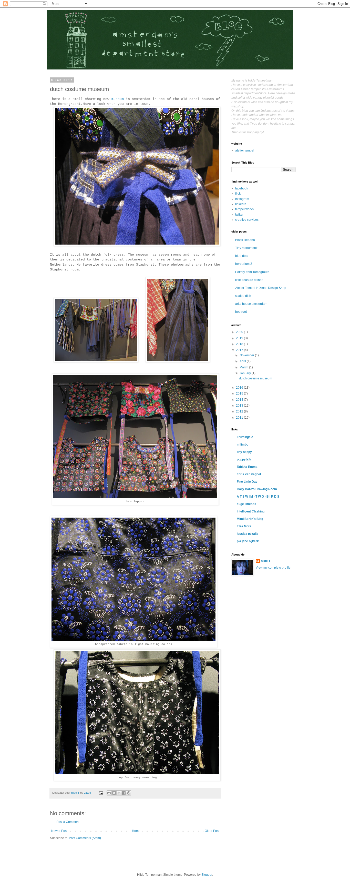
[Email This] (109, 792)
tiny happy (244, 452)
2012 (240, 411)
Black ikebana (245, 240)
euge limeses (246, 504)
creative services (247, 219)
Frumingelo (245, 437)
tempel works (244, 209)
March (244, 367)
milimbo (242, 444)
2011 (240, 417)
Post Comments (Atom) (85, 838)
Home (136, 831)
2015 (240, 393)
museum (117, 99)
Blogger (206, 874)
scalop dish (243, 296)
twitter (239, 214)
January (246, 373)
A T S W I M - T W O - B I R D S (258, 496)
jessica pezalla (247, 534)
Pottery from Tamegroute (252, 272)
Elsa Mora (244, 526)
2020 (240, 332)
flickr (238, 193)
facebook (241, 188)
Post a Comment (67, 822)
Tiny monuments (246, 248)
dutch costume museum (255, 378)
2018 (240, 344)
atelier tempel (244, 150)
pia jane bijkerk (248, 541)
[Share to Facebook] (123, 792)
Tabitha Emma (247, 467)
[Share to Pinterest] (128, 792)
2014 (240, 399)
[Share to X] (118, 792)
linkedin (240, 204)
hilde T (265, 561)
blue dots (241, 256)
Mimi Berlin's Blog (250, 519)
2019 (240, 338)
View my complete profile (273, 567)
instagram (242, 199)
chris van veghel (249, 474)
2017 (240, 350)
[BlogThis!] (114, 792)
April (243, 361)
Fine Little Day (247, 481)
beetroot (241, 312)
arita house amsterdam (251, 304)
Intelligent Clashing (250, 511)
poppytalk (244, 459)
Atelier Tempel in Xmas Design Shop (260, 288)
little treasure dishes (249, 280)
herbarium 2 (243, 264)
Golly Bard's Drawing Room (257, 489)
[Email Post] (100, 792)
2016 (240, 387)
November (247, 355)
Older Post (212, 831)
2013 (240, 405)
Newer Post (59, 831)
